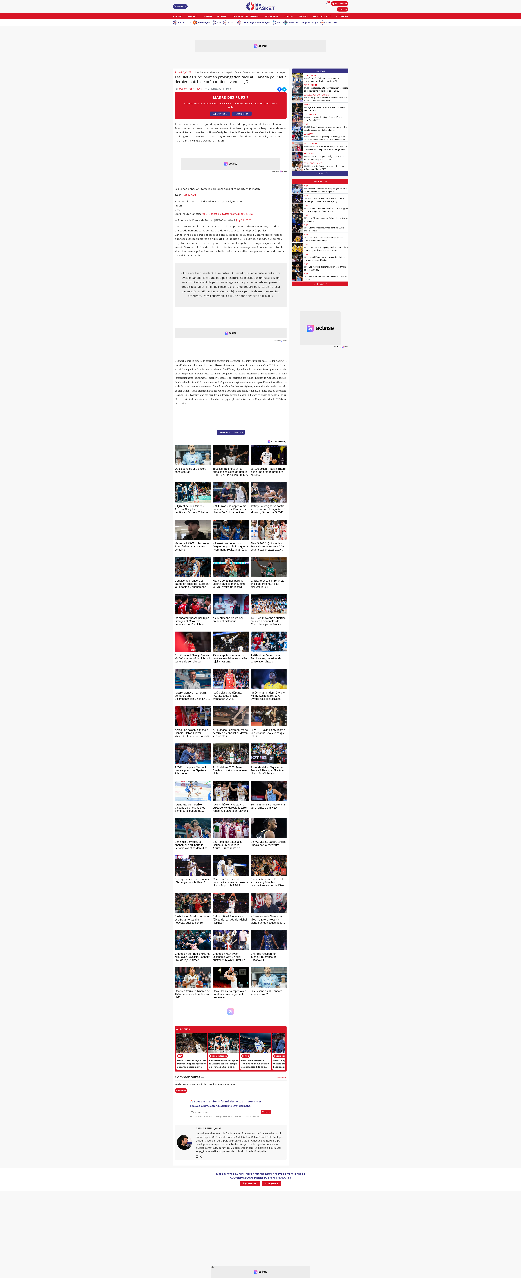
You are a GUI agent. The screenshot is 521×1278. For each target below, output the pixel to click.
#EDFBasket (209, 214)
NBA (219, 22)
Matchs (208, 16)
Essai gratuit (242, 113)
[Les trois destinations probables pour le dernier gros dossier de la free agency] (297, 198)
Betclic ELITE (184, 22)
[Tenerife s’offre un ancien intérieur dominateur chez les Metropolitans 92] (297, 78)
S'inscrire (266, 1112)
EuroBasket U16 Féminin (316, 94)
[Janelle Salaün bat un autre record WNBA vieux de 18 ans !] (297, 107)
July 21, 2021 (243, 220)
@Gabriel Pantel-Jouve (190, 88)
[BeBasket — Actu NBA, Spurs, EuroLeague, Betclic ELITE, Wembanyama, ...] (260, 6)
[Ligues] (336, 22)
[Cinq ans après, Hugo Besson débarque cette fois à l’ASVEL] (297, 117)
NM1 (279, 22)
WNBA (329, 22)
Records (303, 16)
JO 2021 (188, 72)
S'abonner (342, 9)
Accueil (178, 72)
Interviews (342, 16)
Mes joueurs (271, 16)
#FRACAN (190, 195)
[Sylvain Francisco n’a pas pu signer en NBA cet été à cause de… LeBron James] (297, 127)
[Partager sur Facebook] (279, 89)
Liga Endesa (310, 75)
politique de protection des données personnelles (239, 1116)
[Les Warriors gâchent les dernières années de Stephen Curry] (297, 267)
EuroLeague (204, 22)
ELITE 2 (231, 22)
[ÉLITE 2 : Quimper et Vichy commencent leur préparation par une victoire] (297, 156)
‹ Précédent (224, 432)
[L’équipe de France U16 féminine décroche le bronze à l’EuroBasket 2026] (297, 97)
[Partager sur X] (284, 89)
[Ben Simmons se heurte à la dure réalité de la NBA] (297, 276)
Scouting (288, 16)
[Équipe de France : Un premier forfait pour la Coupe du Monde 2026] (297, 166)
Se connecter (341, 3)
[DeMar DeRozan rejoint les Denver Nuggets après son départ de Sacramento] (191, 1043)
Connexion (281, 1077)
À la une (177, 16)
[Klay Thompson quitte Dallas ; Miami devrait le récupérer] (297, 218)
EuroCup (308, 134)
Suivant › (238, 432)
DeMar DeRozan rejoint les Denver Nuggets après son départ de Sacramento (191, 1063)
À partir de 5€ (220, 113)
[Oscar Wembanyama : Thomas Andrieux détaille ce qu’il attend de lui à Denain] (255, 1043)
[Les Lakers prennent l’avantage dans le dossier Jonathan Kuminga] (297, 237)
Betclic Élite (280, 1056)
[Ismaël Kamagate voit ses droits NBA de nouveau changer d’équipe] (297, 257)
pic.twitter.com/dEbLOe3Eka (235, 214)
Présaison (309, 153)
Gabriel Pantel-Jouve (208, 1128)
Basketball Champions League (303, 22)
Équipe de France (322, 16)
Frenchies (222, 16)
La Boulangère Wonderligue (256, 22)
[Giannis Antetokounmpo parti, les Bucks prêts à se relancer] (297, 228)
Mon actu (193, 16)
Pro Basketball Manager (246, 16)
